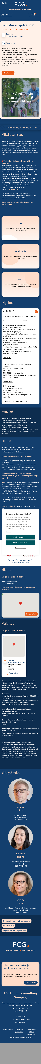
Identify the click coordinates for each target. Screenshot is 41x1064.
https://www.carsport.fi (20, 563)
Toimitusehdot (8, 1030)
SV (3, 3)
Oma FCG (8, 15)
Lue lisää (8, 532)
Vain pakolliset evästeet (20, 542)
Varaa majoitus (14, 673)
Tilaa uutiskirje (31, 983)
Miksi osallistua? (12, 128)
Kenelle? (35, 128)
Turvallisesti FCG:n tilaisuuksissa (31, 1032)
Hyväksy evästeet (20, 537)
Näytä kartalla (31, 614)
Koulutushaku (29, 14)
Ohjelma (25, 128)
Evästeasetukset (20, 548)
